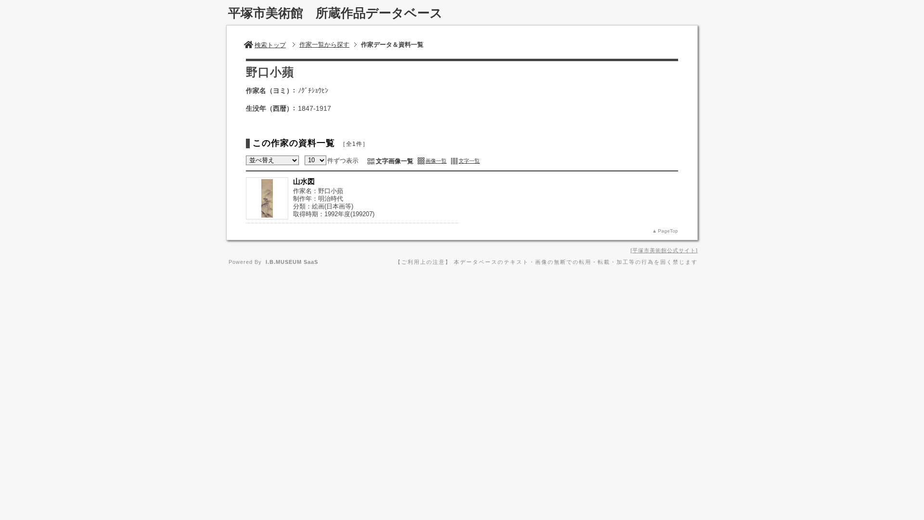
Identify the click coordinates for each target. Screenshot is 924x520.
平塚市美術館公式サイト (664, 250)
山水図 (304, 181)
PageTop (668, 231)
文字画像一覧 (394, 161)
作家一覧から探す (324, 44)
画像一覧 (436, 161)
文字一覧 (469, 161)
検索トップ (270, 45)
